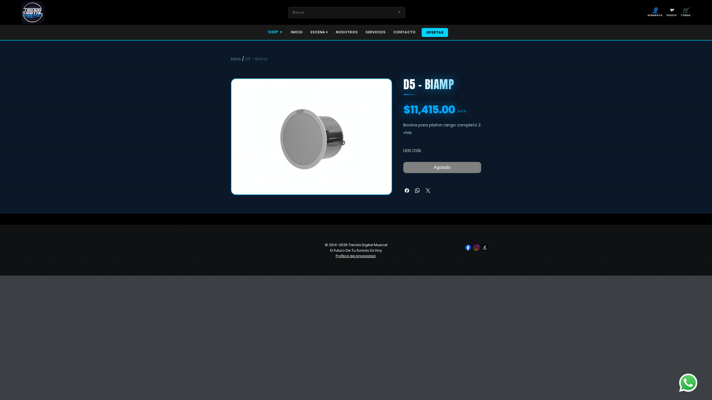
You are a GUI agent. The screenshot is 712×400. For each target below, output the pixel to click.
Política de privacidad (356, 256)
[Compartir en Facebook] (407, 190)
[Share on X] (428, 190)
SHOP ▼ (275, 32)
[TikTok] (485, 247)
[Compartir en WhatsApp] (417, 190)
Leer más (412, 150)
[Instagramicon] (476, 247)
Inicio (236, 59)
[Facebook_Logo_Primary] (468, 247)
